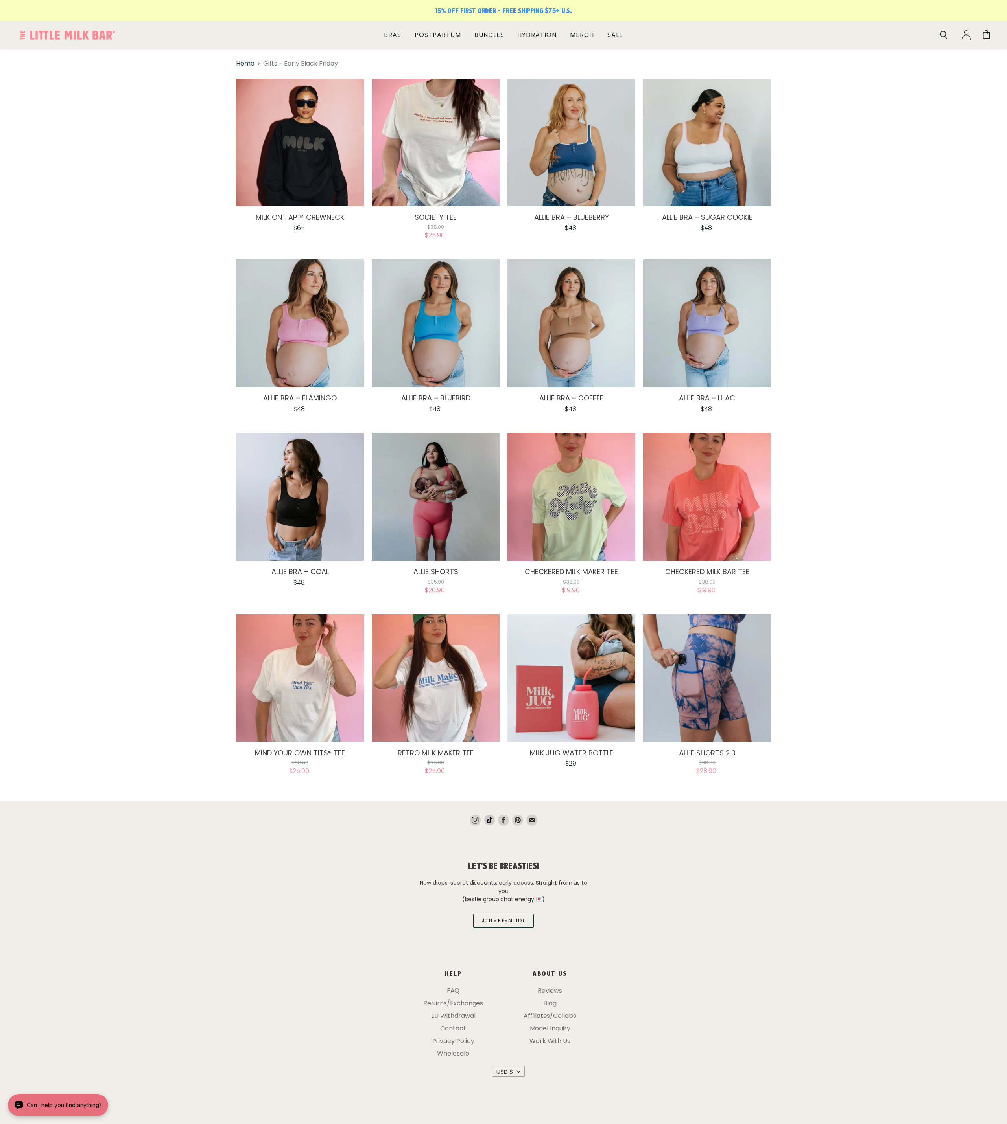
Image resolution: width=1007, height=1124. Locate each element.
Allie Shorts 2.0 (707, 753)
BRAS (392, 34)
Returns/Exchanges (453, 1003)
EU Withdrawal (453, 1015)
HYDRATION (537, 34)
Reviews (550, 990)
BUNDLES (489, 34)
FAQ (453, 990)
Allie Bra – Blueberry (571, 217)
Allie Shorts (435, 572)
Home (245, 63)
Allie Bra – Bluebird (435, 398)
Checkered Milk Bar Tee (707, 572)
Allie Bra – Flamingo (300, 398)
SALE (615, 34)
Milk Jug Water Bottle (571, 753)
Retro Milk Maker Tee (436, 753)
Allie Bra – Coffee (571, 398)
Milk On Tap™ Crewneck (300, 217)
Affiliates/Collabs (550, 1015)
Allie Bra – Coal (300, 572)
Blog (550, 1003)
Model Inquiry (550, 1028)
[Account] (966, 35)
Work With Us (549, 1040)
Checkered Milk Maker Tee (571, 572)
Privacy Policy (453, 1040)
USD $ (504, 1071)
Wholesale (453, 1053)
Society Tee (436, 217)
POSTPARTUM (438, 34)
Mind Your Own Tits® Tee (300, 753)
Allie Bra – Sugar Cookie (707, 217)
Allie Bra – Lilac (707, 398)
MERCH (582, 34)
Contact (453, 1028)
